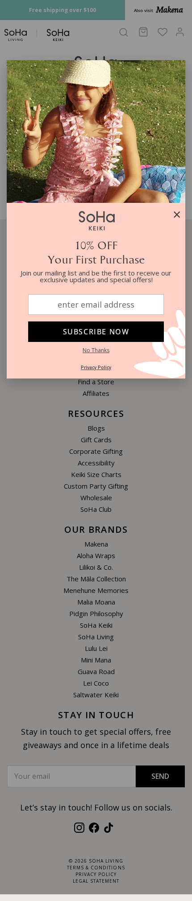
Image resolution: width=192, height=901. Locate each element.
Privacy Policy (96, 367)
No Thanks (96, 350)
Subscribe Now (96, 332)
